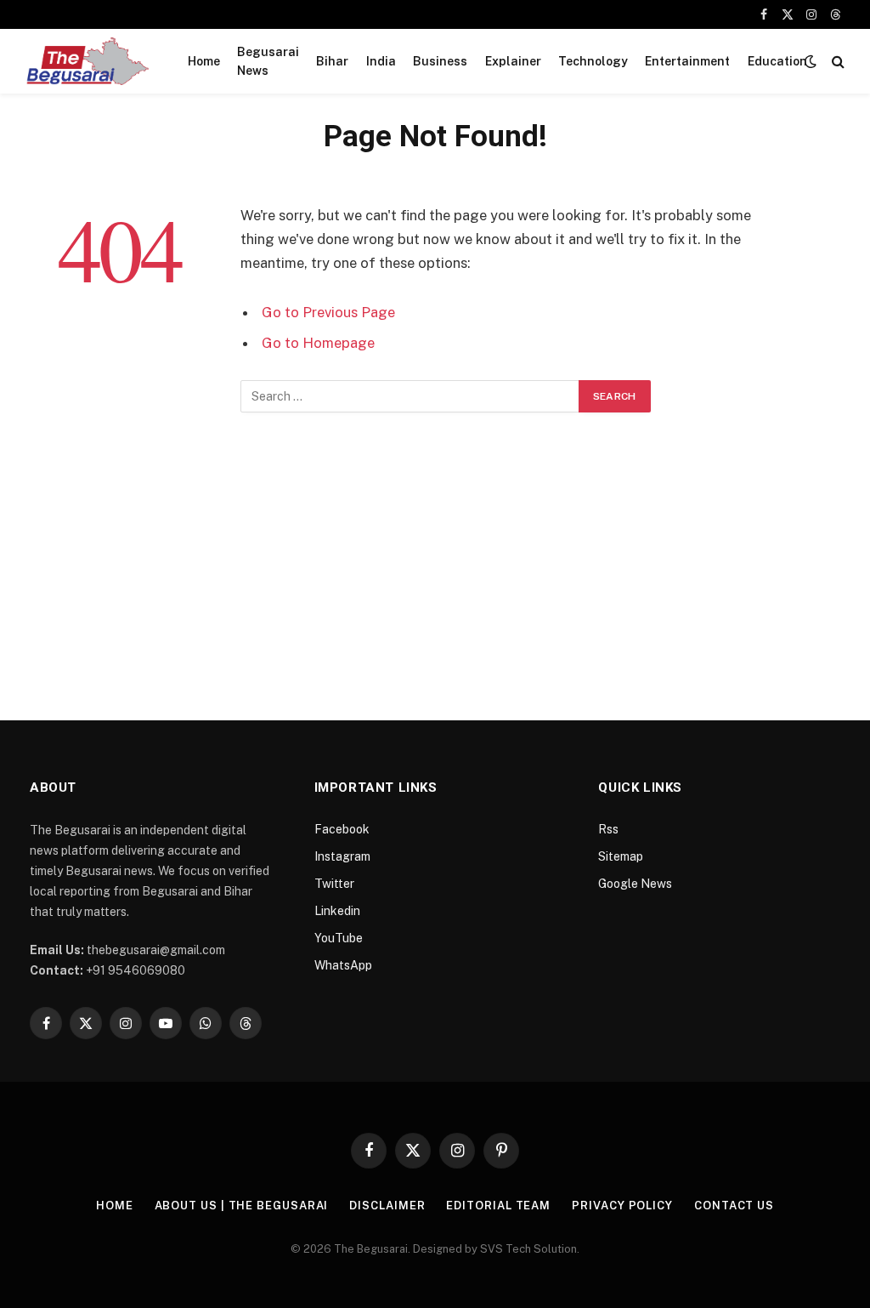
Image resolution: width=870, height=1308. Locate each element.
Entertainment (687, 61)
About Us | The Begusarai (242, 1205)
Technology (593, 61)
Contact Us (734, 1205)
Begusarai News (268, 61)
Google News (635, 883)
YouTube (338, 938)
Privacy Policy (622, 1205)
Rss (608, 829)
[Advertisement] (435, 557)
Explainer (513, 61)
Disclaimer (387, 1205)
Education (777, 61)
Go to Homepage (318, 342)
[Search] (836, 62)
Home (204, 61)
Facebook (342, 829)
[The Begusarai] (87, 61)
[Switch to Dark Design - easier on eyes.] (810, 61)
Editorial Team (498, 1205)
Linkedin (337, 911)
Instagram (342, 856)
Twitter (334, 883)
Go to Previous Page (328, 312)
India (381, 61)
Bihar (332, 61)
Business (440, 61)
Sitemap (620, 856)
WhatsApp (343, 965)
